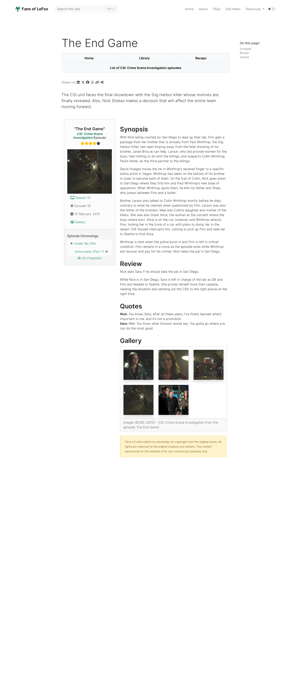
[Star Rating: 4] (89, 144)
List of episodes (90, 258)
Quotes (245, 57)
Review (245, 53)
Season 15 (82, 198)
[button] (255, 9)
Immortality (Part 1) (89, 252)
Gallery (80, 222)
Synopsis (246, 48)
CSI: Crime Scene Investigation (88, 136)
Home (89, 58)
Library (144, 58)
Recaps (200, 58)
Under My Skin (85, 243)
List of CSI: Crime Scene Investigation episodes (145, 68)
